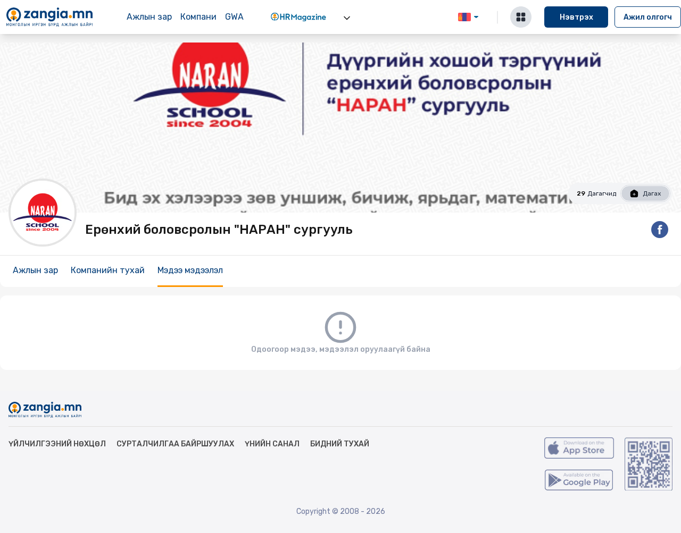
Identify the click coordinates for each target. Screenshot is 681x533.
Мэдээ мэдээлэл (190, 270)
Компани (198, 17)
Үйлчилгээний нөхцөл (57, 444)
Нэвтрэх (576, 17)
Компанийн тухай (108, 270)
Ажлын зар (149, 17)
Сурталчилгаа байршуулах (175, 444)
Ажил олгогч (648, 17)
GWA (234, 17)
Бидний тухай (339, 444)
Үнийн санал (272, 444)
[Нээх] (346, 18)
